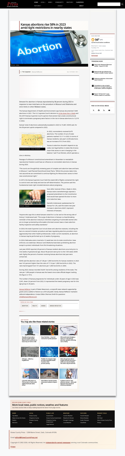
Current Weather (67, 415)
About (81, 6)
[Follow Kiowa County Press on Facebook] (99, 110)
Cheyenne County (34, 418)
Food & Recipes (84, 415)
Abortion (25, 305)
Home (36, 2)
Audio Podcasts (84, 420)
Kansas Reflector (55, 305)
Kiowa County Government (53, 418)
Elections (14, 422)
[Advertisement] (49, 87)
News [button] (50, 2)
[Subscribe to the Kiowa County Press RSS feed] (104, 110)
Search (99, 415)
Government (49, 415)
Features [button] (37, 6)
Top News (15, 415)
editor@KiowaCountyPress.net (26, 437)
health (34, 305)
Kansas (43, 305)
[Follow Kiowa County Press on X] (93, 110)
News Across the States (18, 418)
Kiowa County (33, 415)
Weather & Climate (68, 418)
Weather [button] (69, 2)
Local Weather (67, 422)
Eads (30, 422)
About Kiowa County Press (104, 420)
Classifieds (80, 2)
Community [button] (59, 2)
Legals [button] (60, 6)
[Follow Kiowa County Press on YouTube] (109, 110)
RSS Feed (99, 418)
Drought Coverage (68, 420)
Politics (14, 420)
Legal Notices (50, 424)
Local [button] (43, 2)
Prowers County (33, 420)
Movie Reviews (84, 418)
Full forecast (94, 55)
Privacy (99, 422)
